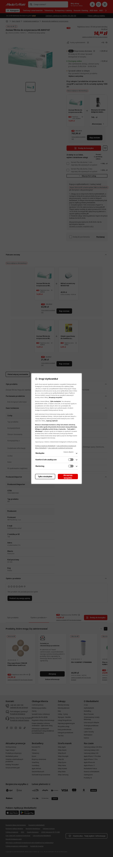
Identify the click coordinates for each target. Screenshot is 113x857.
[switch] (70, 459)
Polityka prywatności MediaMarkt (45, 446)
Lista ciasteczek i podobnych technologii (60, 448)
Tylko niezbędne (45, 476)
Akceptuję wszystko (67, 476)
